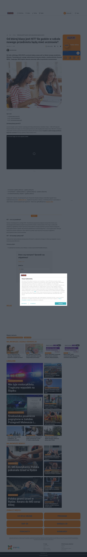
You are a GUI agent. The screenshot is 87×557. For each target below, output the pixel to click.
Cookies (28, 299)
